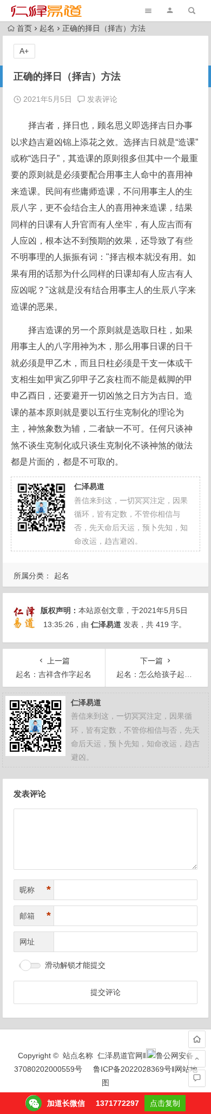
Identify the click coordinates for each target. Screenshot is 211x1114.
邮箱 (35, 916)
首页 (24, 28)
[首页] (197, 1039)
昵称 (35, 890)
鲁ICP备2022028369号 (132, 1069)
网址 (27, 941)
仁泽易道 (106, 624)
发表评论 (101, 99)
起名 (47, 28)
